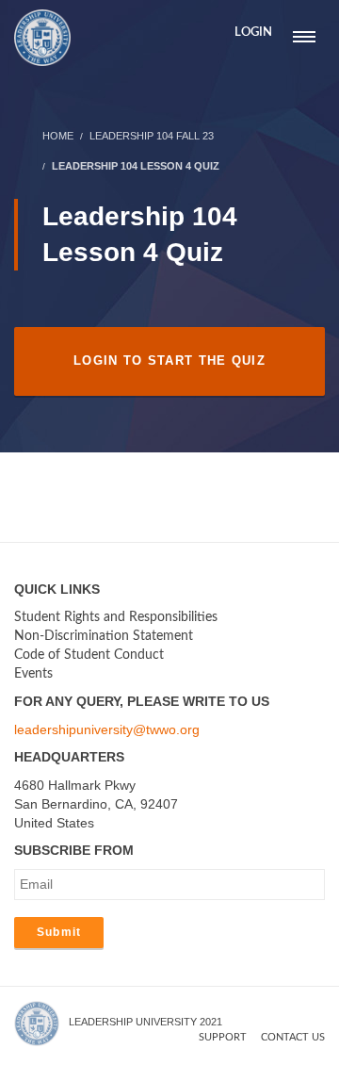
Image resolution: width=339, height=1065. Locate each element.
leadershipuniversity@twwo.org (107, 729)
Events (33, 673)
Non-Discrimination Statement (103, 636)
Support (223, 1037)
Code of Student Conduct (89, 655)
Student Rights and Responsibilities (116, 617)
